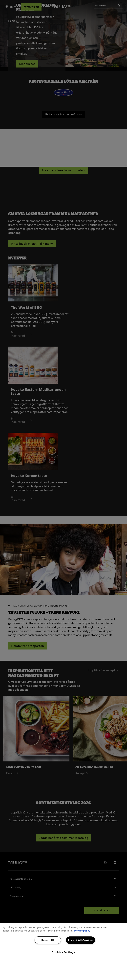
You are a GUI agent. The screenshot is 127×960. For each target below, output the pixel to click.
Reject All (47, 940)
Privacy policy (82, 930)
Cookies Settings (63, 952)
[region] (63, 941)
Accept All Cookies (80, 940)
